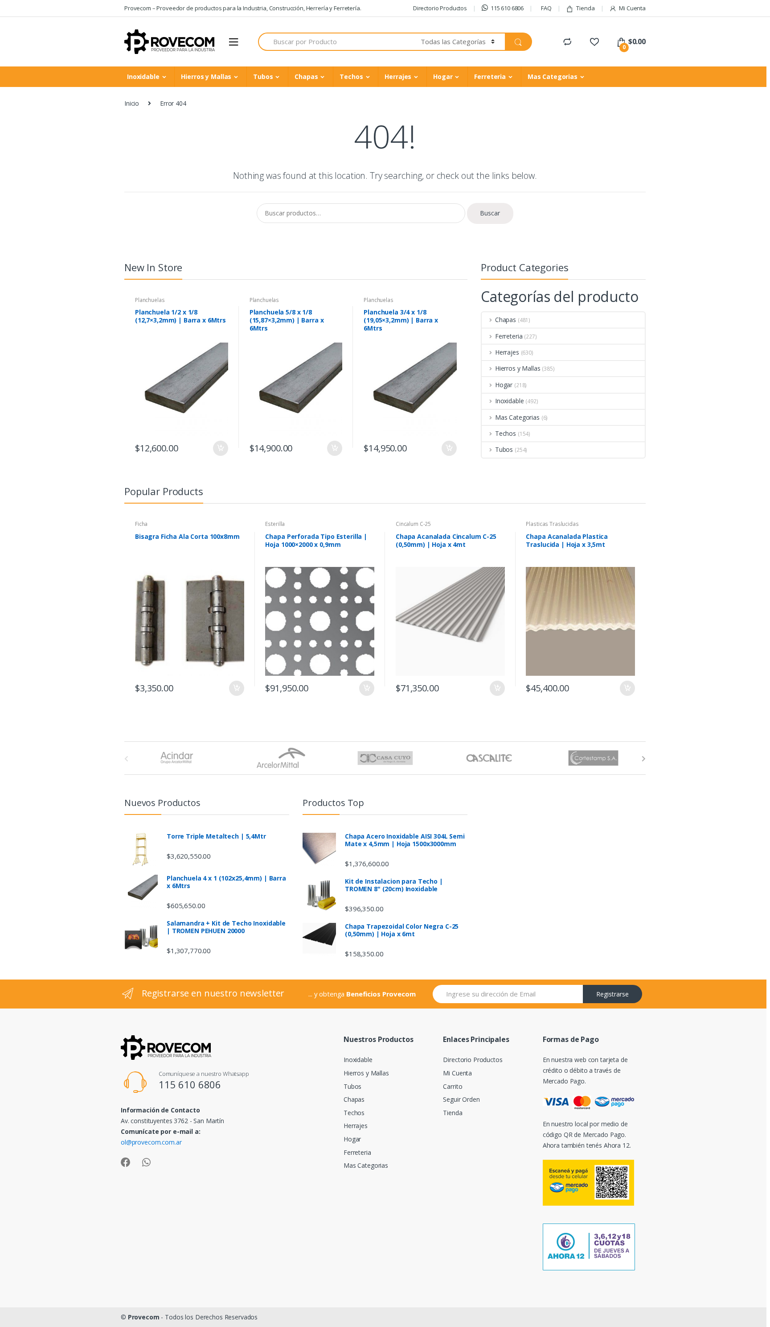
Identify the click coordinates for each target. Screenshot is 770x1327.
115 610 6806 (507, 8)
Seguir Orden (461, 1099)
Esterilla (275, 524)
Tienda (585, 8)
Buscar (490, 213)
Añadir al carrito (220, 448)
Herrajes (398, 76)
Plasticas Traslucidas (552, 524)
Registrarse (612, 994)
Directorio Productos (440, 8)
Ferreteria (490, 76)
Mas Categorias (553, 76)
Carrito (452, 1086)
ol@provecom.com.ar (151, 1142)
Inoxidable (143, 76)
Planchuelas (149, 300)
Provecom (144, 1317)
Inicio (131, 103)
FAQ (546, 8)
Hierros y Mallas (206, 76)
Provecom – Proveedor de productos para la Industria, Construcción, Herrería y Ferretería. (242, 8)
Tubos (263, 76)
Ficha (141, 524)
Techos (351, 76)
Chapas (306, 76)
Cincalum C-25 (413, 524)
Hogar (442, 76)
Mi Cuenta (632, 8)
